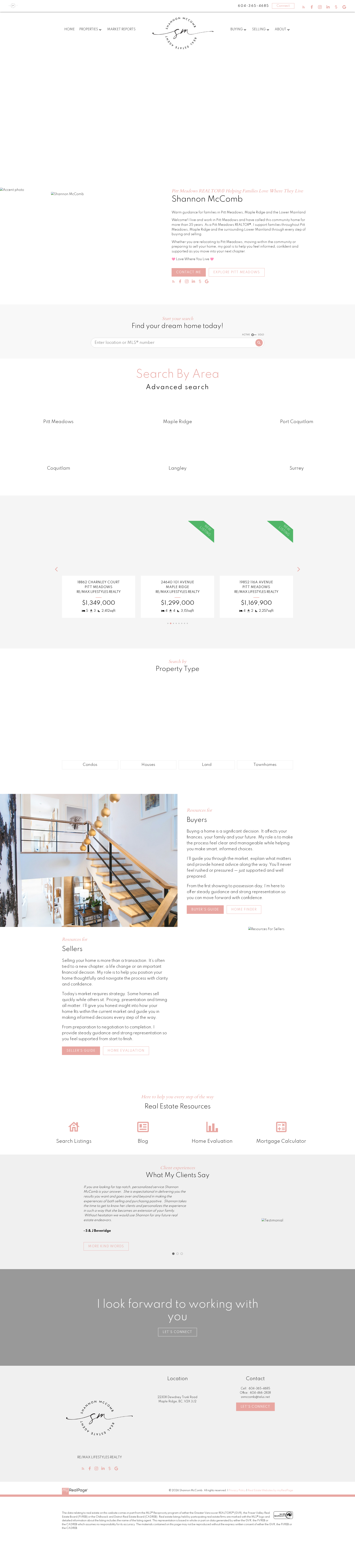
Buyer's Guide (205, 909)
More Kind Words (106, 1246)
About (280, 29)
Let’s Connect (177, 1332)
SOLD (261, 335)
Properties (88, 29)
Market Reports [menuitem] (121, 29)
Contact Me (188, 272)
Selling (259, 29)
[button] (303, 7)
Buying (236, 29)
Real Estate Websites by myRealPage (270, 1490)
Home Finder (244, 909)
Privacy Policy (237, 1490)
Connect (283, 6)
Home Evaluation (126, 1050)
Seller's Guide (81, 1050)
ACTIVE (246, 335)
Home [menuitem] (69, 29)
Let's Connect (255, 1406)
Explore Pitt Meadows (236, 272)
